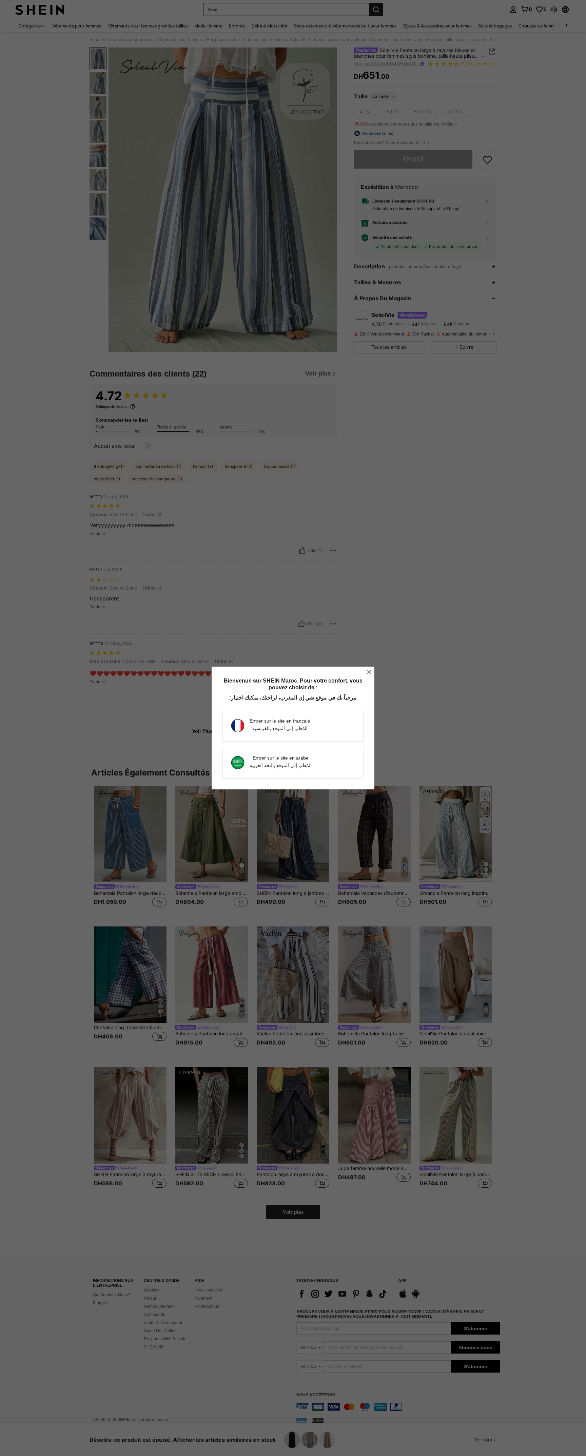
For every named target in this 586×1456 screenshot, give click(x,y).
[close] (369, 672)
